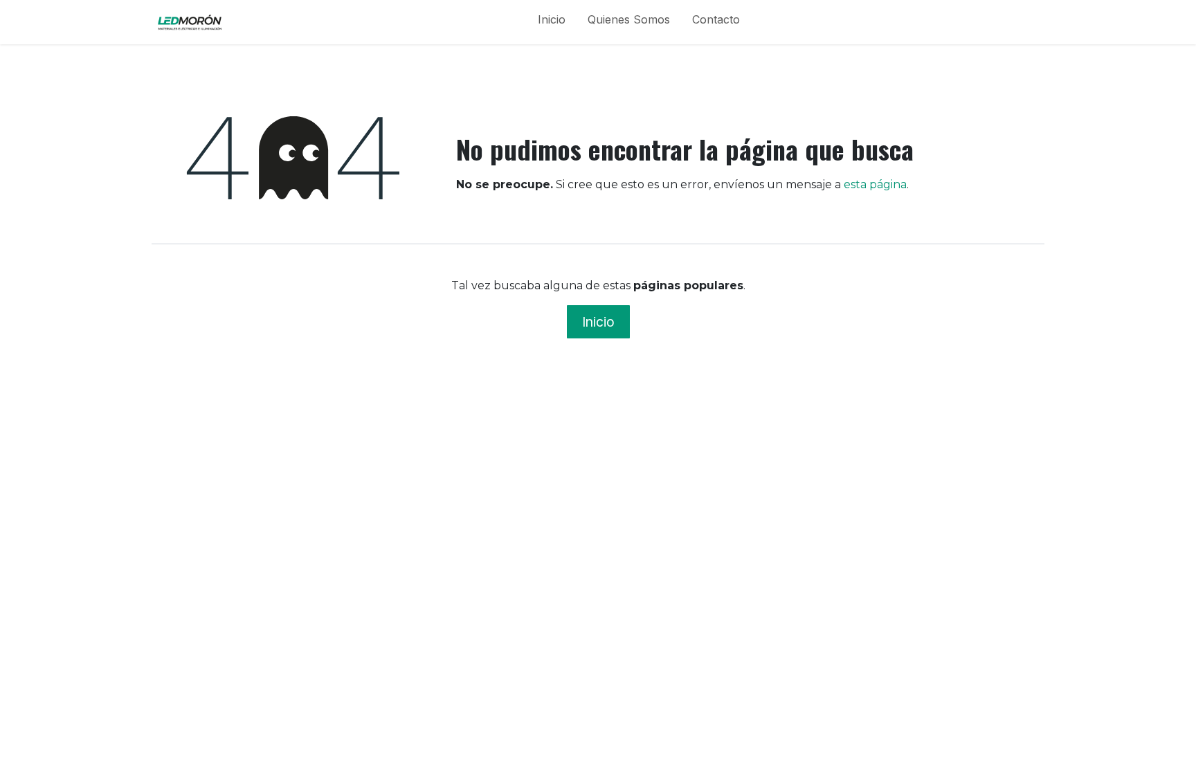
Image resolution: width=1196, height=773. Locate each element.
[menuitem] (552, 22)
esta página (875, 184)
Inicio (598, 321)
